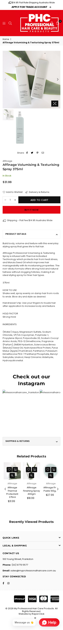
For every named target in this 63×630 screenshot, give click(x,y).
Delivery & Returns (38, 192)
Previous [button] (5, 79)
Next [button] (57, 79)
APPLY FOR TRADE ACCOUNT (29, 7)
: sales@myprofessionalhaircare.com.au (32, 570)
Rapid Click (38, 614)
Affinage (7, 161)
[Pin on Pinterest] (37, 153)
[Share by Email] (43, 153)
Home (6, 39)
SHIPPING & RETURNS (17, 441)
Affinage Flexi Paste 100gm (50, 489)
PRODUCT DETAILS (15, 233)
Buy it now (31, 210)
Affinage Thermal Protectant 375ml (12, 492)
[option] (31, 79)
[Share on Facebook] (27, 153)
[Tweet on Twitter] (32, 153)
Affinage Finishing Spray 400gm (31, 490)
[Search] (10, 23)
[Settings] (52, 23)
